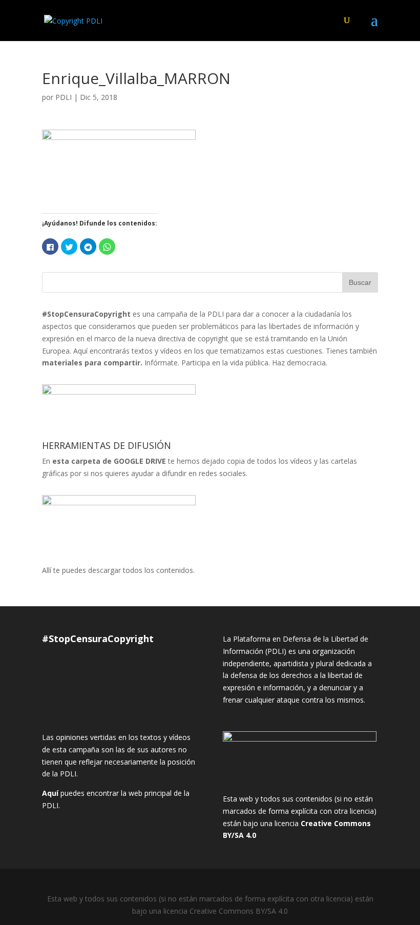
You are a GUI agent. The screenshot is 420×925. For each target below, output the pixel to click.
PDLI (63, 97)
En (104, 461)
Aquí (50, 793)
